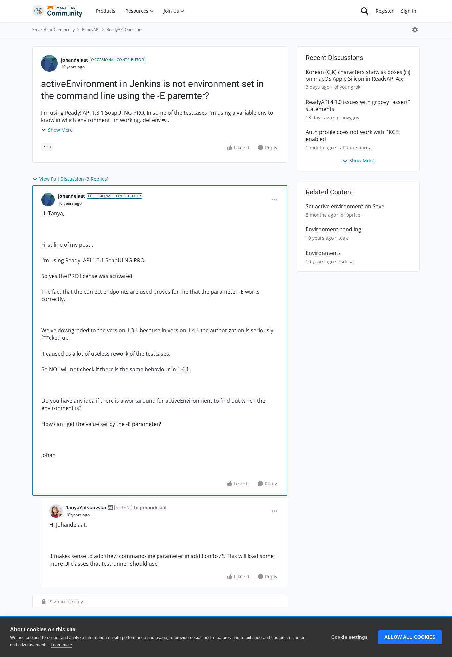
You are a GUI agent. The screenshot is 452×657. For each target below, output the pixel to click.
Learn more (61, 644)
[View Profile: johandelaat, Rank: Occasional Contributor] (49, 63)
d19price (350, 215)
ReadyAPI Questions (125, 29)
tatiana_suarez (355, 147)
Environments (323, 253)
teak (343, 238)
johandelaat (74, 60)
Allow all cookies (409, 637)
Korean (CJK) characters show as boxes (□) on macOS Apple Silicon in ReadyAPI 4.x (358, 75)
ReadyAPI (90, 29)
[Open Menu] (415, 29)
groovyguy (348, 117)
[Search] (365, 11)
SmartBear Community (53, 29)
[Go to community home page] (57, 11)
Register (385, 11)
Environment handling (333, 229)
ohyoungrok (347, 87)
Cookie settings (349, 637)
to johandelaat (150, 507)
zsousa (346, 261)
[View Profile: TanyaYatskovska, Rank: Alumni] (56, 511)
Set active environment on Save (345, 206)
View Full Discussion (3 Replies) (73, 179)
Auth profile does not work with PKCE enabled (352, 136)
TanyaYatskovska (86, 507)
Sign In (408, 11)
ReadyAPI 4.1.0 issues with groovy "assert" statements (358, 106)
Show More (60, 130)
